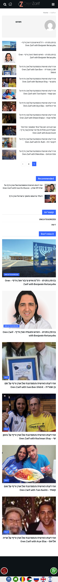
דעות (53, 224)
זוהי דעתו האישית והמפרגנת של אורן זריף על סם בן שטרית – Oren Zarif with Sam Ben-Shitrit (37, 69)
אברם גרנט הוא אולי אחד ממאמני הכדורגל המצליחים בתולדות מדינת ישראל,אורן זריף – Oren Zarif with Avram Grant (37, 130)
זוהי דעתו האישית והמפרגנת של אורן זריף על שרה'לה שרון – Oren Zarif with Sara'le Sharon (23, 186)
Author (53, 12)
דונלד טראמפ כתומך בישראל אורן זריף (26, 196)
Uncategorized (47, 219)
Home (45, 12)
